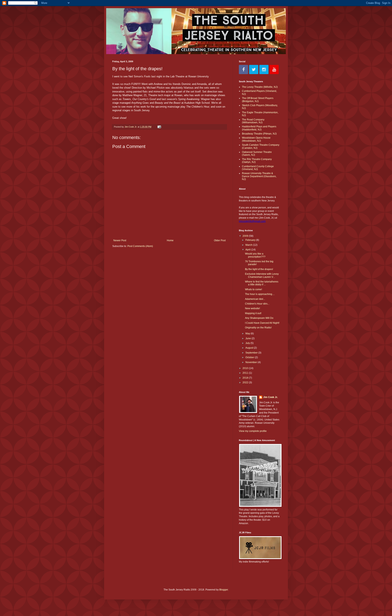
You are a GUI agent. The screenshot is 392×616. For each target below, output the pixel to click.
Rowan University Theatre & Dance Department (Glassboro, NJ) (259, 176)
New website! (252, 308)
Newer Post (119, 240)
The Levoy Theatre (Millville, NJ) (260, 87)
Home (170, 240)
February (250, 240)
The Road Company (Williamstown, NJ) (253, 121)
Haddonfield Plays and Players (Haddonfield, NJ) (259, 128)
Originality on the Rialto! (258, 327)
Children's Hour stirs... (257, 303)
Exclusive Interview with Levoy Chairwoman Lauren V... (262, 275)
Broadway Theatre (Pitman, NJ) (259, 133)
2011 (246, 372)
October (250, 357)
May (248, 333)
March (249, 245)
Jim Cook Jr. (270, 397)
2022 (246, 382)
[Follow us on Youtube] (274, 69)
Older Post (220, 240)
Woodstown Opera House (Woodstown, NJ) (256, 139)
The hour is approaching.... (260, 294)
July (248, 343)
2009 (246, 236)
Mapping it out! (253, 313)
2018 (246, 377)
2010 (246, 368)
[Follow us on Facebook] (243, 69)
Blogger (223, 589)
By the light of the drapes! (259, 269)
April (248, 249)
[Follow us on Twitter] (253, 69)
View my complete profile (253, 431)
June (248, 338)
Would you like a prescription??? (255, 255)
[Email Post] (159, 127)
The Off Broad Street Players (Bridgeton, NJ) (257, 99)
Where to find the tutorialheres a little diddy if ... (261, 283)
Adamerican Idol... (255, 299)
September (251, 352)
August (249, 347)
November (251, 362)
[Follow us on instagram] (263, 69)
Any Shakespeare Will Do (259, 318)
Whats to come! (253, 289)
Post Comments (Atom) (140, 246)
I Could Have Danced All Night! (262, 322)
